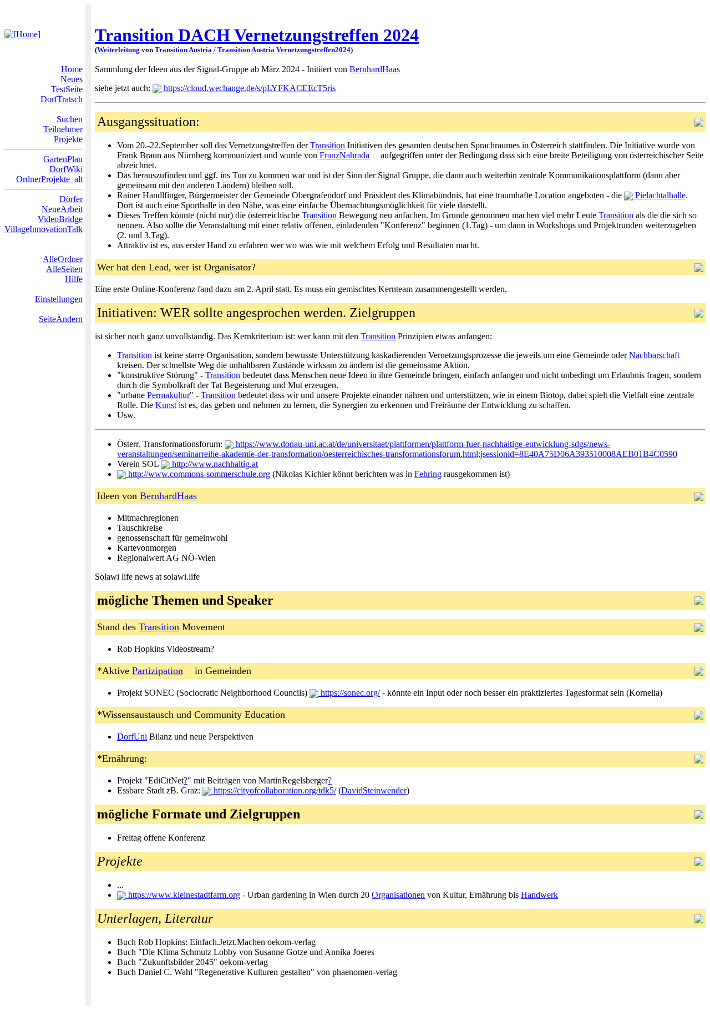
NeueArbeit (62, 209)
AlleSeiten (64, 269)
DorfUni (132, 736)
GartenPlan (63, 159)
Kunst (165, 405)
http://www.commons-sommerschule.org (198, 474)
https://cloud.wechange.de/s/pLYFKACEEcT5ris (248, 88)
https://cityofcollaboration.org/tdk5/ (273, 790)
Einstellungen (59, 299)
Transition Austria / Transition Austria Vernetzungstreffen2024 (253, 50)
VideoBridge (60, 219)
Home (72, 69)
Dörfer (71, 199)
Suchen (70, 119)
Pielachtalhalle (659, 195)
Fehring (428, 474)
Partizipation (157, 670)
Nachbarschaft (654, 355)
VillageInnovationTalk (43, 229)
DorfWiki (66, 169)
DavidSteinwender (374, 790)
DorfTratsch (61, 99)
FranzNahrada (344, 155)
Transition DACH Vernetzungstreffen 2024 (257, 35)
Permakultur (168, 395)
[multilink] (404, 69)
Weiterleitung (118, 50)
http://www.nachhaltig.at (214, 464)
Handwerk (539, 895)
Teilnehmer (63, 129)
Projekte (68, 139)
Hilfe (74, 279)
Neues (71, 79)
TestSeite (67, 89)
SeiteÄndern (61, 319)
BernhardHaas (374, 69)
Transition (327, 145)
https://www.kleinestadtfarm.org (183, 895)
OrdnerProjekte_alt (49, 179)
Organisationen (398, 895)
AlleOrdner (63, 259)
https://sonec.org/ (349, 692)
